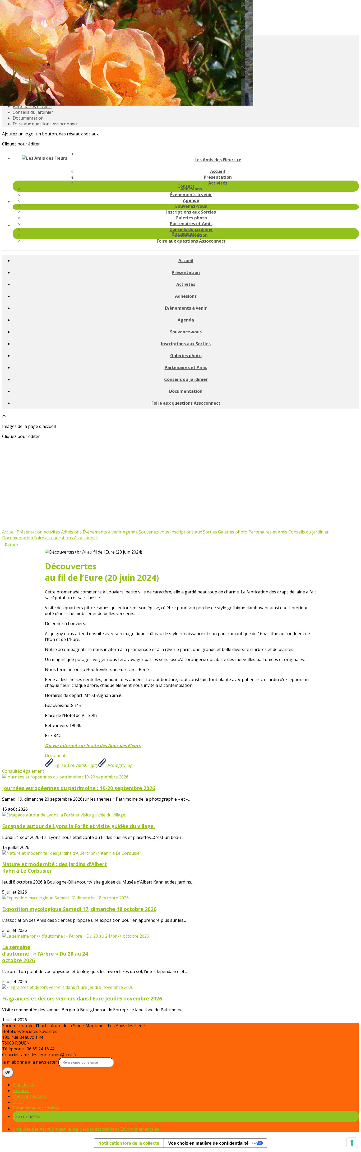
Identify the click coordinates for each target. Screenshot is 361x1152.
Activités (217, 183)
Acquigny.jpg (120, 765)
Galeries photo (191, 218)
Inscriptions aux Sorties (191, 212)
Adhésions (186, 296)
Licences (21, 1090)
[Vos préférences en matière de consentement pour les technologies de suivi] (352, 1143)
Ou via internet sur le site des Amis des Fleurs (93, 745)
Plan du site (24, 1085)
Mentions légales (30, 1096)
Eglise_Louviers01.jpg (75, 765)
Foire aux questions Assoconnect (45, 124)
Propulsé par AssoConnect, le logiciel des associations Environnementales (86, 1129)
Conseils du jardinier (33, 112)
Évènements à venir (191, 194)
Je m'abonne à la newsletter (30, 1062)
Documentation (28, 118)
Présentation (186, 272)
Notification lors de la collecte (128, 1143)
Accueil (217, 171)
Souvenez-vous (191, 206)
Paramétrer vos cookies (36, 1108)
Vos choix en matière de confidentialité (208, 1143)
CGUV (18, 1102)
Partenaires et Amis (32, 106)
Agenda (191, 200)
